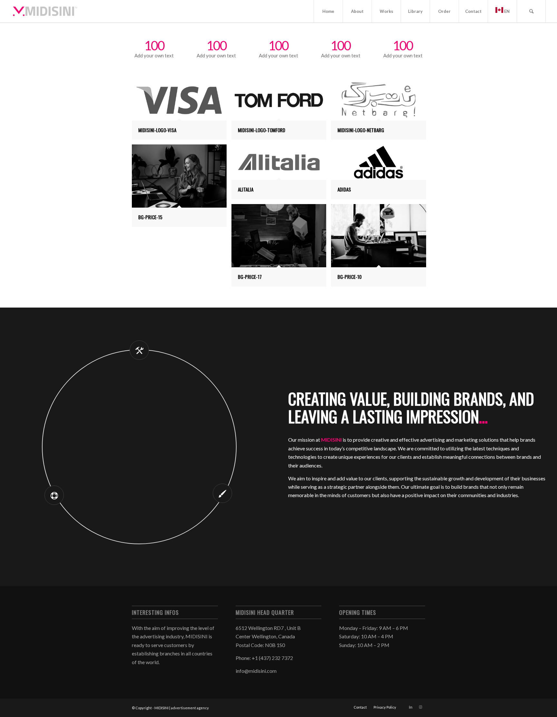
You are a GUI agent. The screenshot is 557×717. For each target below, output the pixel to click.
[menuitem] (328, 11)
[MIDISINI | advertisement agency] (45, 11)
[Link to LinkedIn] (410, 707)
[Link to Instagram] (420, 707)
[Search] (531, 11)
